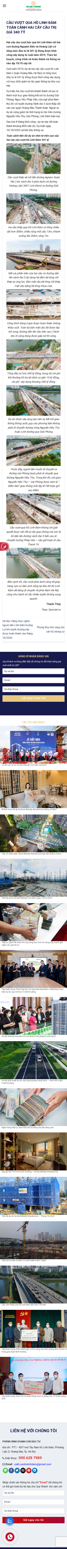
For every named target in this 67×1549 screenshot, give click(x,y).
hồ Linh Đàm (44, 42)
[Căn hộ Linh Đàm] (33, 5)
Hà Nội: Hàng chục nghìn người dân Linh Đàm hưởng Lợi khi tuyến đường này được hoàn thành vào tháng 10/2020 (17, 629)
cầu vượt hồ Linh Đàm (28, 139)
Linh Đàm (45, 116)
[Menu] (4, 6)
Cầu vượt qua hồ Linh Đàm (25, 527)
